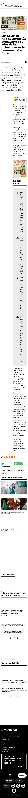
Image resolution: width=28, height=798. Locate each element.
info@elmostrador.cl (14, 736)
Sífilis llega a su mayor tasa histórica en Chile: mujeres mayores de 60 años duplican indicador (21, 212)
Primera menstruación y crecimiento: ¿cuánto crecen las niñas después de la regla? (21, 294)
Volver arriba (4, 775)
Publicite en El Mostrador (8, 747)
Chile (3, 470)
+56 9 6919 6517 (5, 736)
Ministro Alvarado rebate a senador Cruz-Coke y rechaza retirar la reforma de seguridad (14, 690)
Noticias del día (10, 663)
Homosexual (20, 470)
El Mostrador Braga (7, 62)
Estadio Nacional (18, 383)
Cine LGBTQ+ (11, 470)
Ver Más (13, 638)
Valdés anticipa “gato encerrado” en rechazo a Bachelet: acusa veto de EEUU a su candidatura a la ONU (21, 339)
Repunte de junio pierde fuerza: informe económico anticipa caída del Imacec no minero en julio (13, 593)
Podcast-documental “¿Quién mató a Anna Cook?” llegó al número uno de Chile (13, 495)
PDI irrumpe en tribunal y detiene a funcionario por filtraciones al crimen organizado (21, 255)
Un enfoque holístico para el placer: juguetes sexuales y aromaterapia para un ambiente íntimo (13, 530)
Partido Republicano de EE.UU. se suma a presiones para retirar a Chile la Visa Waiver (13, 547)
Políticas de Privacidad (7, 744)
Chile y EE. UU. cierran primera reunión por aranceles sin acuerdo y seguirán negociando (13, 625)
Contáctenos (4, 751)
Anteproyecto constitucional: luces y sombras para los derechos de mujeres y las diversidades (12, 513)
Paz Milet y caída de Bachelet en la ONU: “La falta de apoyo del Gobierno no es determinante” (13, 632)
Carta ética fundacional (7, 741)
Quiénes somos (5, 739)
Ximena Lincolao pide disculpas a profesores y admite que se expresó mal (13, 682)
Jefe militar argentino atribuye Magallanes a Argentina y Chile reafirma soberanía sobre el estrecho (12, 612)
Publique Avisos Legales (7, 749)
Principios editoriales (6, 743)
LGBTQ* (4, 473)
